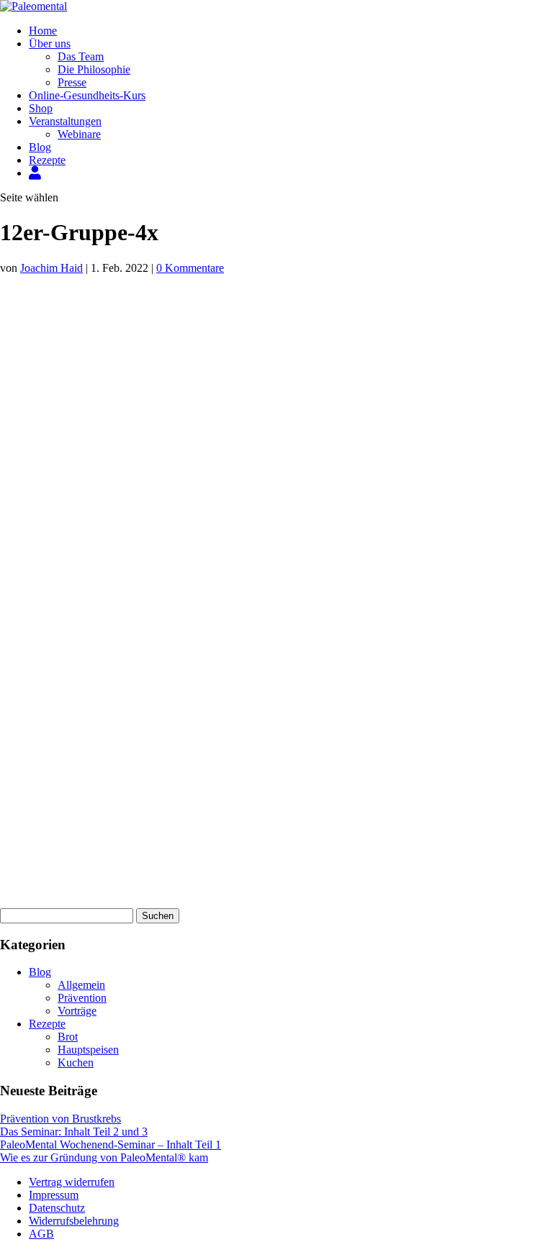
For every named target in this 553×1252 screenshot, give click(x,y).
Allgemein (81, 985)
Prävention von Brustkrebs (60, 1118)
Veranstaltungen (65, 121)
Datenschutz (57, 1208)
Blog (40, 147)
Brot (68, 1037)
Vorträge (77, 1011)
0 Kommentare (190, 268)
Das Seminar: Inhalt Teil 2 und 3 (74, 1131)
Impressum (53, 1195)
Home (43, 30)
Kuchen (76, 1062)
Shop (41, 108)
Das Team (81, 56)
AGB (41, 1234)
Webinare (79, 134)
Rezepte (47, 160)
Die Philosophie (94, 69)
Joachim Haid (51, 268)
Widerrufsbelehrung (74, 1221)
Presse (72, 82)
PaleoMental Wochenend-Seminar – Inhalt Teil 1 (110, 1144)
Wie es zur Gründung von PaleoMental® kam (104, 1157)
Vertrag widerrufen (71, 1182)
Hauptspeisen (88, 1049)
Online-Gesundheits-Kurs (87, 95)
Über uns (50, 43)
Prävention (82, 998)
